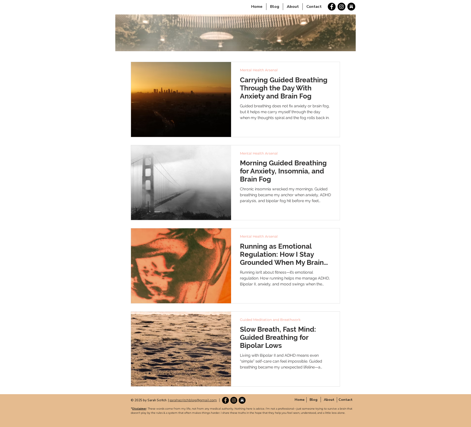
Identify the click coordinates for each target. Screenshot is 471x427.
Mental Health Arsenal (259, 70)
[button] (329, 399)
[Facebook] (332, 7)
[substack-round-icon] (351, 7)
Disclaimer (139, 409)
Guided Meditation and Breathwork (270, 319)
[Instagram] (341, 7)
